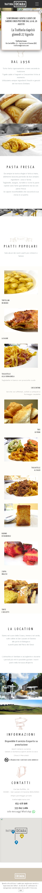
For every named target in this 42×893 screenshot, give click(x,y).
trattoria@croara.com (21, 46)
